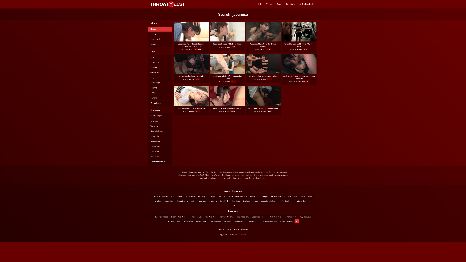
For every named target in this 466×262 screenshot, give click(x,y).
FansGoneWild (201, 221)
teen (152, 57)
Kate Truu (154, 121)
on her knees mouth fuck (238, 196)
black (303, 196)
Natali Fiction (155, 141)
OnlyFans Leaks (305, 217)
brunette (153, 98)
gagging (153, 88)
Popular (153, 34)
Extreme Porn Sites (178, 217)
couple (264, 196)
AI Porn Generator (270, 221)
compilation (168, 201)
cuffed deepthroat (286, 201)
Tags (279, 4)
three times (236, 201)
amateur (153, 67)
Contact (244, 229)
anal (296, 196)
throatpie (211, 196)
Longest (153, 44)
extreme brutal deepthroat (163, 196)
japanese (202, 201)
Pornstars (290, 4)
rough (152, 77)
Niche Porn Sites (174, 221)
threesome (213, 201)
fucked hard (254, 196)
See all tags (155, 103)
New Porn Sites (210, 217)
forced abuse (275, 196)
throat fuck (154, 62)
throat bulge (155, 83)
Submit (221, 229)
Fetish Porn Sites (275, 217)
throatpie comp (182, 201)
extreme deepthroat (303, 201)
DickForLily (154, 157)
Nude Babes (188, 221)
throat (255, 201)
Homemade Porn (242, 217)
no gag (179, 196)
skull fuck (287, 196)
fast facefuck (190, 196)
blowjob (153, 93)
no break (222, 196)
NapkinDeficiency (156, 131)
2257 (229, 229)
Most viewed (155, 39)
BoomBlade (154, 151)
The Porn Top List (195, 217)
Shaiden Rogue (156, 116)
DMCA (236, 229)
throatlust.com (241, 234)
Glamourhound (254, 221)
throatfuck (224, 201)
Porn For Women (286, 221)
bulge (310, 196)
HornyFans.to (215, 221)
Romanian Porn (290, 217)
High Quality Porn (226, 217)
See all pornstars (157, 162)
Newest (153, 29)
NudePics (227, 221)
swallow (158, 201)
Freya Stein (154, 136)
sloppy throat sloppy (268, 201)
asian (193, 201)
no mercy (201, 196)
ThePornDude (307, 4)
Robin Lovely (155, 146)
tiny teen (246, 201)
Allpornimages (240, 221)
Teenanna (154, 126)
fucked (233, 205)
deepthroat (154, 72)
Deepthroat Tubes (258, 217)
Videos (269, 4)
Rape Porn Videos (161, 217)
